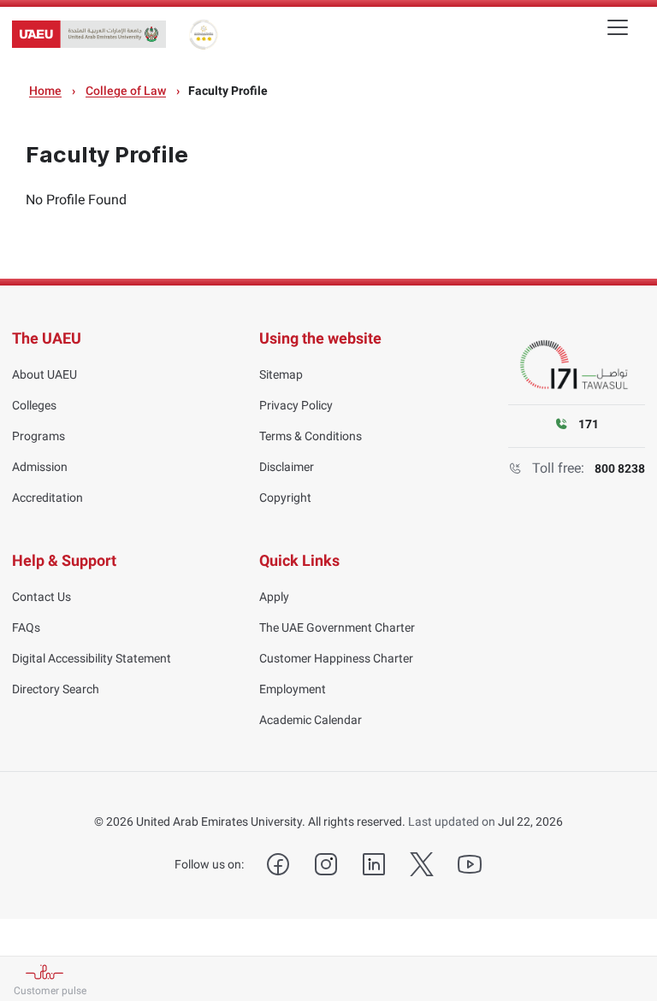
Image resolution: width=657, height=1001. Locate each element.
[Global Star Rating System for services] (203, 34)
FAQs (26, 627)
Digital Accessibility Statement (91, 658)
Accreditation (47, 497)
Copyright (285, 497)
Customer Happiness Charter (336, 658)
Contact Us (41, 597)
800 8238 (620, 468)
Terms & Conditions (310, 436)
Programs (38, 436)
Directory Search (55, 689)
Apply (274, 597)
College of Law (126, 90)
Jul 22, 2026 (530, 821)
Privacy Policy (296, 405)
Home (45, 90)
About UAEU (44, 374)
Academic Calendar (310, 720)
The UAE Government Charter (337, 627)
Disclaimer (286, 467)
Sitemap (281, 374)
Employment (292, 689)
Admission (40, 467)
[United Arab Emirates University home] (89, 34)
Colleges (34, 405)
